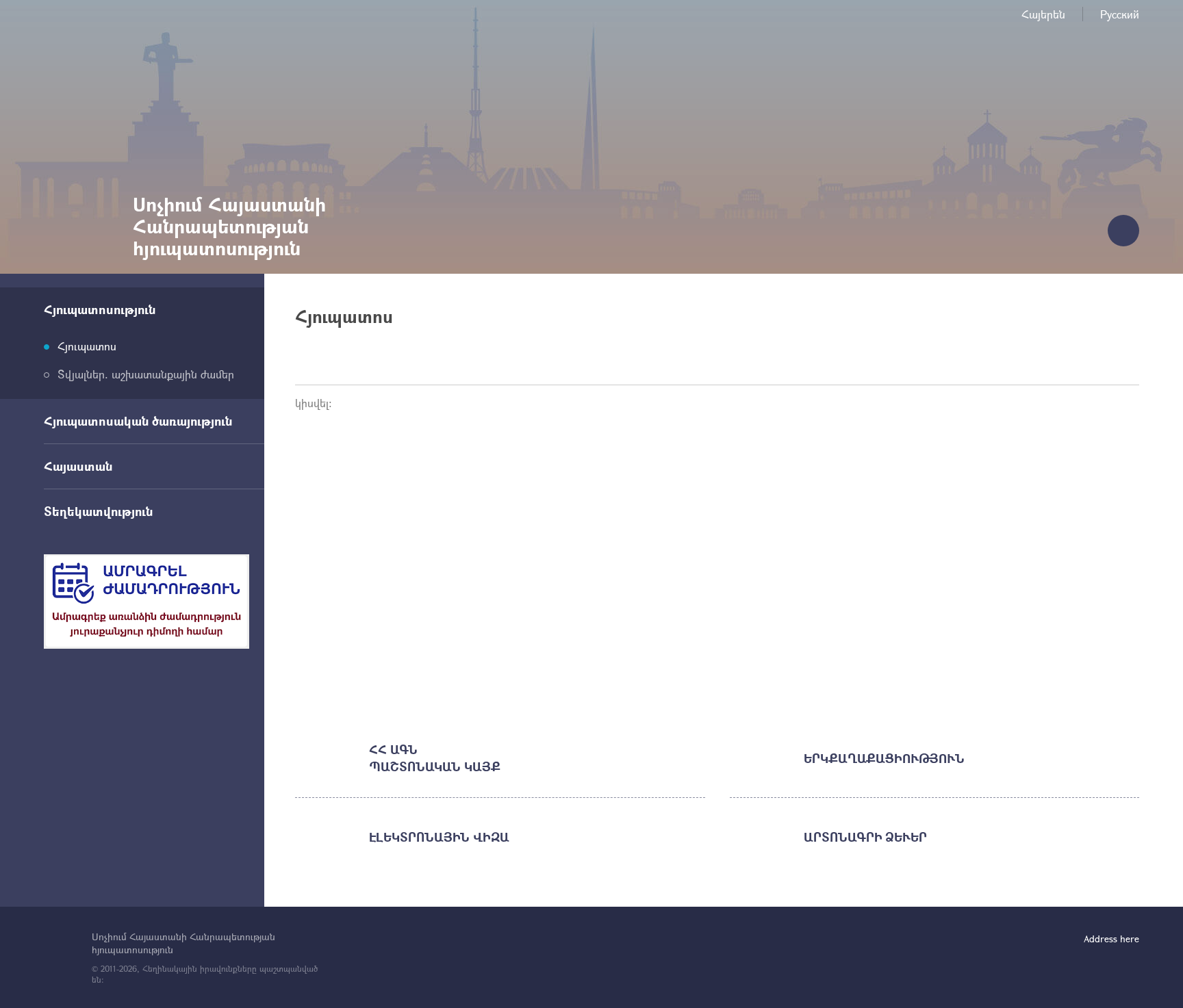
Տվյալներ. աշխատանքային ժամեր (146, 374)
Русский (1119, 14)
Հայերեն (1043, 14)
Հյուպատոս (87, 346)
